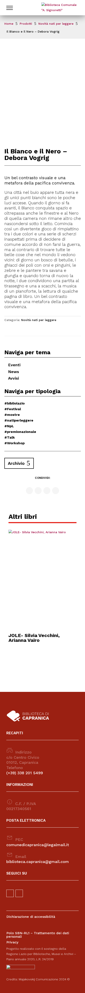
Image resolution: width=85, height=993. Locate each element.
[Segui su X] (46, 490)
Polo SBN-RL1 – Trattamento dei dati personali (37, 935)
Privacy (12, 942)
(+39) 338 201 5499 (24, 773)
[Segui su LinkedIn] (55, 490)
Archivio (16, 463)
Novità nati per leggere (38, 320)
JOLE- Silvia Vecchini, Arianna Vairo (34, 638)
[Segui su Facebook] (29, 490)
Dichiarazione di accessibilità (30, 917)
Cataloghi (17, 22)
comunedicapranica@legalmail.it (37, 844)
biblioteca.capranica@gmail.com (37, 861)
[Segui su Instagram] (38, 490)
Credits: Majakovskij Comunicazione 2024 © (38, 979)
